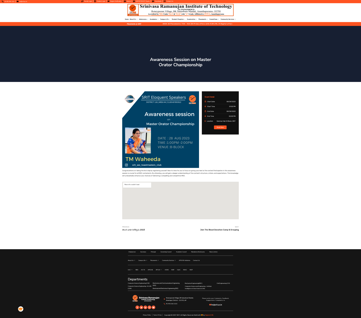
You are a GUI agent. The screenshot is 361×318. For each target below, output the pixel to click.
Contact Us (196, 260)
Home (127, 19)
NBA (137, 270)
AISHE (167, 270)
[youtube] (153, 307)
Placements (202, 19)
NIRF (172, 270)
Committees (213, 19)
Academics (153, 19)
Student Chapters (178, 19)
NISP (191, 270)
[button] (20, 309)
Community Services (227, 19)
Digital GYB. (209, 315)
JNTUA (158, 270)
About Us (133, 19)
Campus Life (164, 19)
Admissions (143, 19)
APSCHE (150, 270)
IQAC (178, 270)
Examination (191, 19)
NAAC (185, 270)
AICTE (143, 270)
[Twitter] (141, 307)
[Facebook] (137, 307)
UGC (129, 270)
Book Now (220, 127)
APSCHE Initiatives (184, 260)
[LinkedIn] (145, 307)
